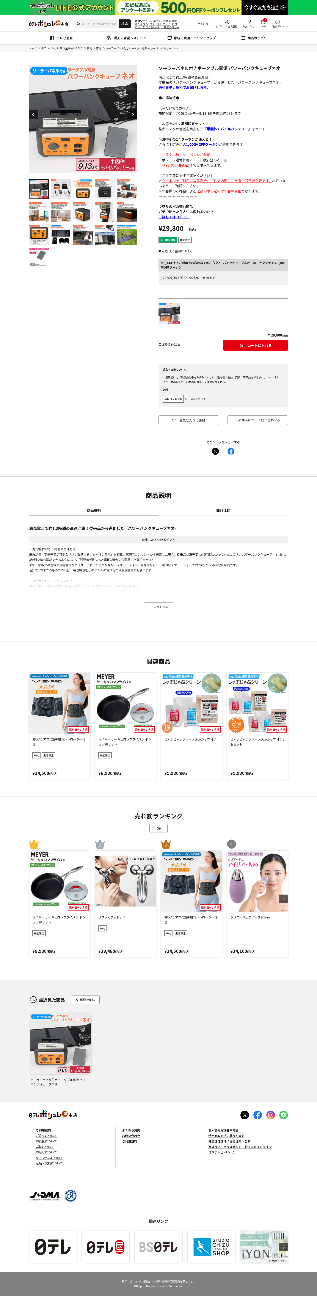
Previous (33, 114)
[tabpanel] (83, 119)
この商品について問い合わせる (257, 420)
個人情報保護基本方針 (223, 1130)
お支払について (46, 1141)
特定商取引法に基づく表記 (226, 1136)
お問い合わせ (131, 1136)
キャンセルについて (49, 1158)
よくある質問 (131, 1130)
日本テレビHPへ (219, 1152)
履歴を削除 (87, 999)
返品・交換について (49, 1163)
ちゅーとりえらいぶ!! (147, 27)
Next (132, 114)
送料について (198, 399)
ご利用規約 (129, 1141)
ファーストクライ (160, 24)
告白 (174, 24)
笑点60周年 (170, 20)
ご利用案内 (43, 1130)
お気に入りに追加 (192, 420)
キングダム (141, 24)
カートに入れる (260, 345)
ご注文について (46, 1136)
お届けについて (46, 1152)
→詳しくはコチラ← (174, 216)
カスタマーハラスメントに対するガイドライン (240, 1147)
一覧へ (158, 828)
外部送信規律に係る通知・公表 (229, 1141)
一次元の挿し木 (170, 27)
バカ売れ (156, 20)
